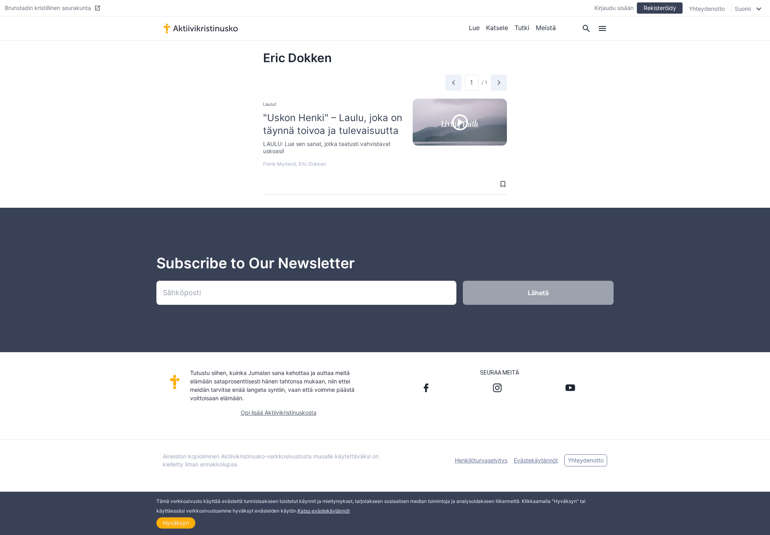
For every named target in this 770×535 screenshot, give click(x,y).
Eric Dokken (312, 164)
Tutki (522, 28)
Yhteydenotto (707, 8)
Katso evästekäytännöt (324, 511)
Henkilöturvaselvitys (481, 460)
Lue (474, 28)
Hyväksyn (176, 522)
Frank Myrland (279, 164)
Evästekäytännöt (536, 460)
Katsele (497, 28)
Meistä (546, 28)
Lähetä (538, 293)
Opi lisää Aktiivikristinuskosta (278, 412)
